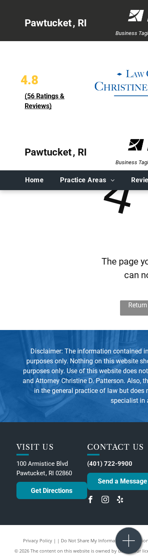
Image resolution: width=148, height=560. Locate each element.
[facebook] (90, 500)
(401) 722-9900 (109, 463)
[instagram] (105, 500)
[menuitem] (34, 180)
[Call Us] (129, 545)
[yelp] (120, 500)
